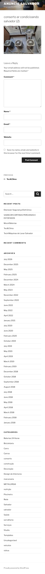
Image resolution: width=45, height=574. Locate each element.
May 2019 (8, 351)
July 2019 (8, 346)
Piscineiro (8, 494)
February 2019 (10, 366)
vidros (6, 550)
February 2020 (10, 336)
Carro (6, 448)
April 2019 (8, 356)
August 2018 (9, 387)
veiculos (7, 545)
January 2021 (9, 320)
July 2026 (8, 259)
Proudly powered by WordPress (16, 568)
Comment (9, 77)
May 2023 (8, 290)
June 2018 (8, 397)
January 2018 (9, 423)
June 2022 (8, 305)
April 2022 (8, 315)
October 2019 (10, 341)
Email (7, 124)
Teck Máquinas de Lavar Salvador (18, 233)
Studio (7, 530)
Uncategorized (10, 540)
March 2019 (9, 361)
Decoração (8, 469)
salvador (7, 510)
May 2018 (8, 402)
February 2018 (10, 417)
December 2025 (11, 264)
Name (7, 111)
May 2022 (8, 310)
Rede (6, 499)
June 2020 (8, 331)
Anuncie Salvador (22, 3)
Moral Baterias (10, 223)
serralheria (8, 520)
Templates (8, 535)
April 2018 (8, 407)
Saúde (6, 515)
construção (9, 464)
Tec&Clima (9, 228)
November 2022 (11, 295)
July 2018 (8, 392)
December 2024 (11, 280)
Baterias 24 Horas (12, 438)
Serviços (8, 525)
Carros (7, 453)
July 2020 (8, 326)
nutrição (7, 489)
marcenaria (9, 479)
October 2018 (10, 377)
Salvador (8, 504)
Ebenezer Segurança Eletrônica (17, 210)
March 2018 (9, 412)
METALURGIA (10, 484)
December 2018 (11, 371)
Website (7, 137)
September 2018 (11, 382)
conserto (8, 459)
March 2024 (9, 285)
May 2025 (8, 269)
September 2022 (11, 300)
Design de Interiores (13, 474)
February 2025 (10, 274)
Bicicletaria (9, 443)
